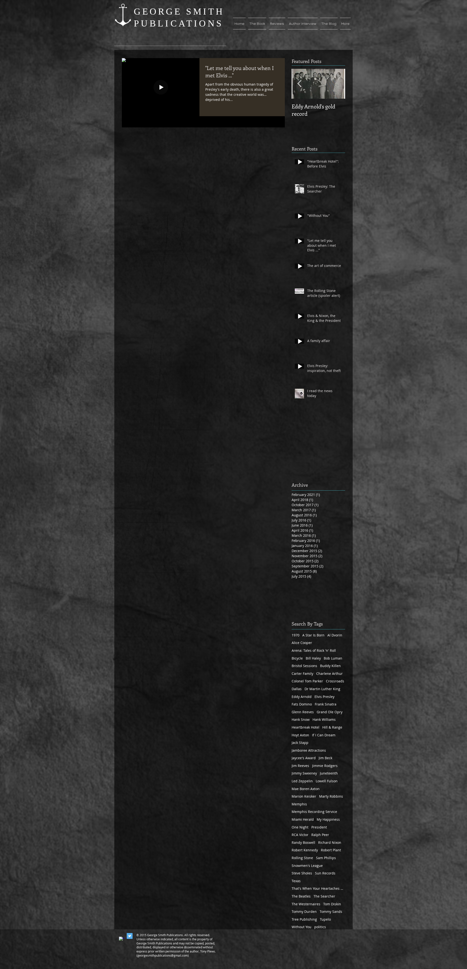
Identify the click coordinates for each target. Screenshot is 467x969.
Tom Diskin (332, 904)
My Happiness (328, 819)
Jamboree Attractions (309, 750)
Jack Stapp (300, 742)
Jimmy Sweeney (304, 773)
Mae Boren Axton (306, 788)
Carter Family (302, 673)
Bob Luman (333, 658)
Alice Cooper (302, 642)
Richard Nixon (329, 842)
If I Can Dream (323, 735)
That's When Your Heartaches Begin (318, 888)
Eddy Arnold (302, 696)
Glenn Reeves (303, 712)
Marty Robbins (331, 796)
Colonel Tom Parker (307, 681)
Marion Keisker (304, 796)
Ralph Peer (320, 834)
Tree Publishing (304, 919)
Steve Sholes (302, 873)
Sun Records (325, 873)
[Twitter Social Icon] (130, 936)
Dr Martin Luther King (322, 689)
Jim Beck (325, 758)
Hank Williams (324, 719)
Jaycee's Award (304, 758)
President (319, 827)
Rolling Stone (302, 857)
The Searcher (324, 896)
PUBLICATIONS (178, 23)
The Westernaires (306, 904)
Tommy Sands (331, 911)
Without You (301, 927)
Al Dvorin (334, 635)
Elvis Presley (324, 696)
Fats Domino (302, 704)
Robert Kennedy (305, 850)
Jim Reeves (300, 765)
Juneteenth (329, 773)
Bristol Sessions (304, 665)
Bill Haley (313, 658)
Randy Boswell (303, 842)
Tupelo (325, 919)
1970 (295, 635)
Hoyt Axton (300, 735)
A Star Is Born (313, 635)
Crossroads (335, 681)
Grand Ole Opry (329, 712)
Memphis (299, 804)
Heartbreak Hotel (305, 727)
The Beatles (301, 896)
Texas (296, 881)
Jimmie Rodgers (325, 765)
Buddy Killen (330, 665)
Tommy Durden (304, 911)
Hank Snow (301, 719)
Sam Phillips (326, 857)
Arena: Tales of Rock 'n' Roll (314, 650)
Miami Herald (303, 819)
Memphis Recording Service (314, 811)
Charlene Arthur (329, 673)
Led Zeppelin (302, 781)
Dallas (297, 689)
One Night (300, 827)
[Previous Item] (299, 84)
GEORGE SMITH (179, 11)
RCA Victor (300, 834)
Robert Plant (331, 850)
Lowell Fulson (327, 781)
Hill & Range (332, 727)
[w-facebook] (122, 940)
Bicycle (297, 658)
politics (320, 927)
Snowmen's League (307, 865)
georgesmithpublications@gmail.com (162, 955)
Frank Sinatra (325, 704)
